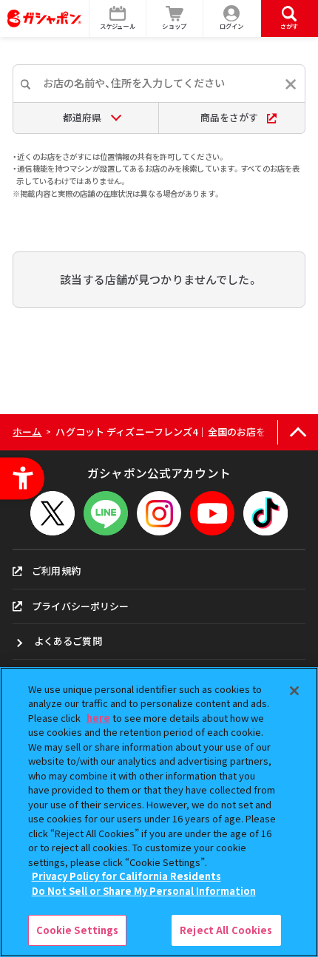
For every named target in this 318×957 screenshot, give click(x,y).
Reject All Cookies (226, 930)
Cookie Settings (77, 930)
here (98, 718)
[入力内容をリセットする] (290, 84)
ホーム (27, 432)
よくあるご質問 (68, 641)
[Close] (294, 690)
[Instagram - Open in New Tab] (159, 513)
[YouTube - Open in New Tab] (212, 513)
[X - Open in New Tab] (52, 513)
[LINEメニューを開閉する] (106, 513)
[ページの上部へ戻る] (297, 432)
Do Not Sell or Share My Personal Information (144, 891)
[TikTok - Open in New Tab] (265, 513)
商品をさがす (229, 117)
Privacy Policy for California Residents (126, 876)
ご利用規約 (56, 571)
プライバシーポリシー (80, 606)
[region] (159, 812)
